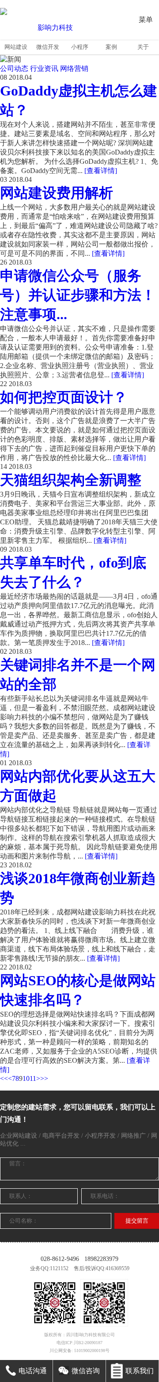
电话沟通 (33, 1371)
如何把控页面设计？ (63, 397)
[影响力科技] (51, 28)
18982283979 (101, 1259)
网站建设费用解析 (56, 193)
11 (33, 1078)
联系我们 (139, 1371)
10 (26, 1078)
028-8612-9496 (60, 1259)
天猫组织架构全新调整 (70, 480)
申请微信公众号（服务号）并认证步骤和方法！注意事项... (77, 295)
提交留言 (136, 1220)
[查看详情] (100, 170)
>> (44, 1078)
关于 (143, 47)
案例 (111, 47)
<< (4, 1078)
